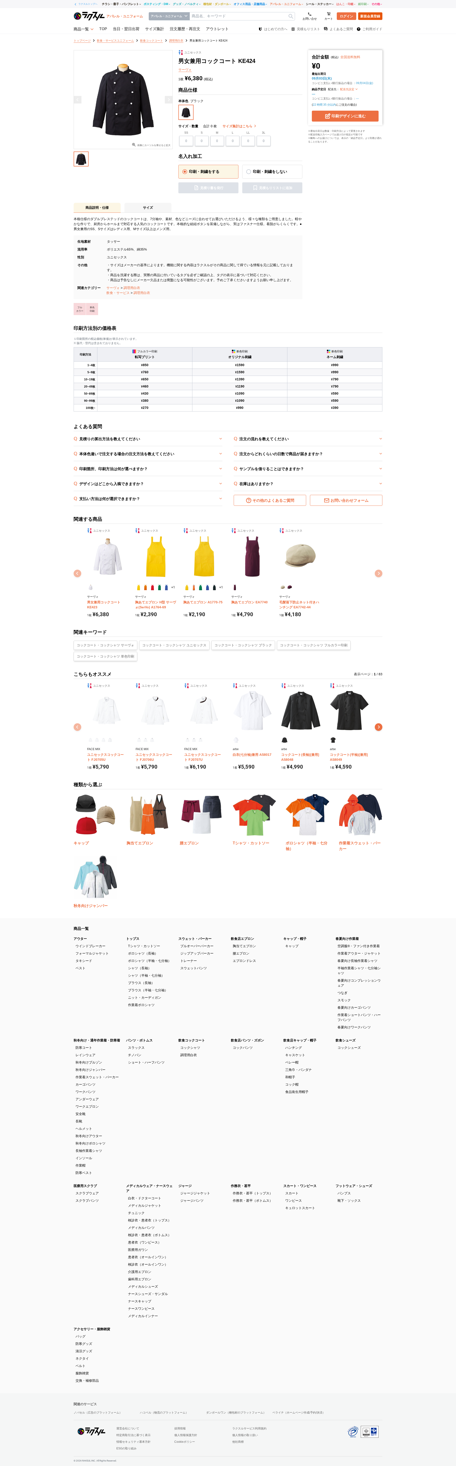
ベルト (81, 1366)
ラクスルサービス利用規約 (249, 1428)
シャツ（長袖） (139, 968)
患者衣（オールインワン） (148, 1257)
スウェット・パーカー (195, 939)
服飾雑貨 (82, 1373)
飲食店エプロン (242, 939)
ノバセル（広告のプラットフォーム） (98, 1412)
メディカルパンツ (141, 1228)
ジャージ (185, 1186)
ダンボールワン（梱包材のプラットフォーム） (236, 1412)
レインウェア (85, 1055)
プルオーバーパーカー (197, 946)
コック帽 (292, 1084)
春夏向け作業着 (347, 939)
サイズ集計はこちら (238, 126)
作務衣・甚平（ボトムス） (253, 1200)
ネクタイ (82, 1358)
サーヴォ (113, 288)
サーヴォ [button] (185, 69)
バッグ (81, 1336)
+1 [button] (173, 587)
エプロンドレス (244, 961)
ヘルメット (84, 1128)
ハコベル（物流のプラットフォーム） (164, 1412)
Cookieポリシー (184, 1441)
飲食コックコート (191, 1040)
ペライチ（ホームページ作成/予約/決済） (298, 1412)
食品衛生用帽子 (297, 1092)
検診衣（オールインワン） (148, 1264)
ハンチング (293, 1048)
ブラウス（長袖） (141, 983)
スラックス (136, 1048)
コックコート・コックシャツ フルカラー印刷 (313, 645)
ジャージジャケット (195, 1193)
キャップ (292, 946)
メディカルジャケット (144, 1205)
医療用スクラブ (85, 1186)
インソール (84, 1158)
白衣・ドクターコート (144, 1198)
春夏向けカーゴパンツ (354, 1007)
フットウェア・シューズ (354, 1186)
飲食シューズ (346, 1040)
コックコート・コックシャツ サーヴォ (105, 645)
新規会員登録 (370, 16)
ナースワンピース (141, 1308)
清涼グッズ (84, 1351)
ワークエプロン (87, 1106)
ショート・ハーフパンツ (146, 1062)
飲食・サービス (118, 293)
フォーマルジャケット (92, 953)
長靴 (79, 1121)
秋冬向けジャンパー (90, 1070)
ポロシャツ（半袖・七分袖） (149, 961)
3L (263, 132)
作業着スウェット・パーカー (97, 1077)
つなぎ (342, 993)
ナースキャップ (139, 1301)
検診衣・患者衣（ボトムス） (149, 1235)
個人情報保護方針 (185, 1435)
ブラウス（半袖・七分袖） (148, 990)
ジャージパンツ (192, 1200)
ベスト (81, 968)
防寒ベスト (84, 1173)
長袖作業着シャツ (89, 1151)
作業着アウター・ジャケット (359, 953)
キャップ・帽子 (295, 939)
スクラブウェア (87, 1193)
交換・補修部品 (87, 1380)
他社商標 (238, 1441)
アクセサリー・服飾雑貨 (92, 1329)
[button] (83, 29)
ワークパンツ (85, 1092)
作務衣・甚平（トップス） (253, 1193)
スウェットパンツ (193, 968)
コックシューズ (349, 1048)
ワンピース (293, 1200)
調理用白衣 (132, 288)
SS (186, 132)
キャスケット (295, 1055)
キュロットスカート (300, 1208)
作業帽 (81, 1165)
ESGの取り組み (126, 1448)
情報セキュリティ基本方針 (133, 1441)
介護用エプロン (139, 1272)
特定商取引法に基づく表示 (133, 1435)
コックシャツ (190, 1048)
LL (248, 132)
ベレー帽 (292, 1062)
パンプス (344, 1193)
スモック (344, 1000)
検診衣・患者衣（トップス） (149, 1220)
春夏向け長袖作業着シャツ (357, 961)
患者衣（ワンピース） (144, 1242)
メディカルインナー (143, 1316)
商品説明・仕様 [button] (97, 207)
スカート (292, 1193)
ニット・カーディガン (144, 997)
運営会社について (127, 1428)
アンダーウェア (87, 1099)
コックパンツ (243, 1048)
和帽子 (290, 1077)
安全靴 (81, 1114)
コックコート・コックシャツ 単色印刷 (105, 656)
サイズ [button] (148, 207)
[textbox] (242, 16)
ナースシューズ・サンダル (148, 1294)
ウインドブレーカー (90, 946)
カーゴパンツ (85, 1084)
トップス (132, 939)
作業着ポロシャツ (141, 1005)
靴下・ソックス (349, 1200)
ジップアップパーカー (197, 953)
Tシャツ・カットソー (144, 946)
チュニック (136, 1213)
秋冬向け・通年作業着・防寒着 (97, 1040)
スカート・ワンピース (300, 1186)
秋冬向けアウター (89, 1136)
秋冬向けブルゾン (89, 1062)
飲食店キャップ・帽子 (300, 1040)
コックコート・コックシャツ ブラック (243, 645)
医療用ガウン (138, 1250)
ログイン (346, 16)
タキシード (84, 961)
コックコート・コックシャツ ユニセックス (174, 645)
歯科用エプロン (139, 1279)
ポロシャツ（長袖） (143, 953)
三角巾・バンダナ (298, 1070)
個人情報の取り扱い (245, 1435)
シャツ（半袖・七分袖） (146, 975)
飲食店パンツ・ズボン (247, 1040)
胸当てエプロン (244, 946)
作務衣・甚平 (241, 1186)
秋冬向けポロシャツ (90, 1143)
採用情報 (180, 1428)
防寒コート (84, 1048)
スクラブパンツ (87, 1200)
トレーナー (188, 961)
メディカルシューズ (143, 1286)
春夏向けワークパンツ (354, 1027)
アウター (80, 939)
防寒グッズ (84, 1344)
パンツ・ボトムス (139, 1040)
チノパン (134, 1055)
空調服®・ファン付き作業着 (358, 946)
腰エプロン (241, 953)
